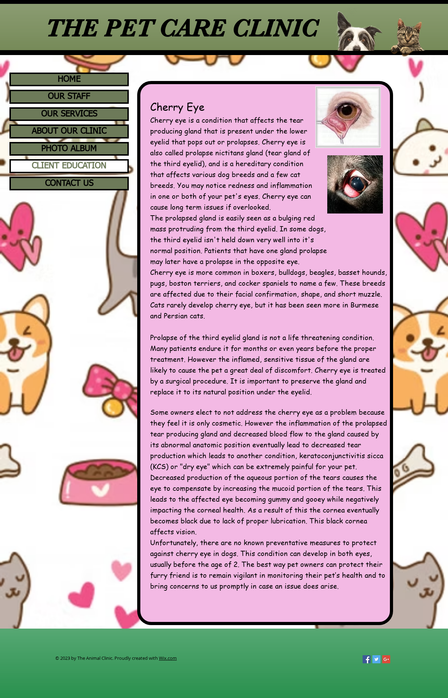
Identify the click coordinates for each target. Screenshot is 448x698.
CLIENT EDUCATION (69, 166)
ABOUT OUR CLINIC (69, 131)
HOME (69, 79)
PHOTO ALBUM (69, 148)
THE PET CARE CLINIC (182, 28)
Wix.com (168, 658)
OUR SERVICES (69, 114)
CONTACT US (69, 183)
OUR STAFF (69, 96)
